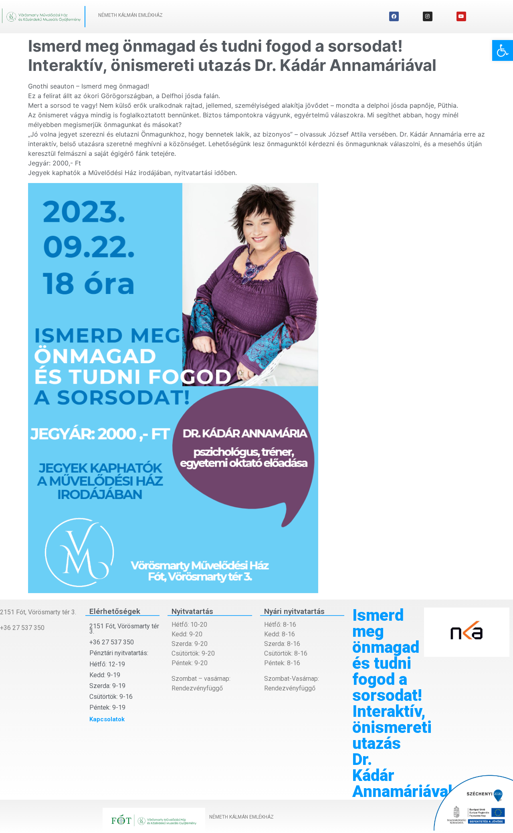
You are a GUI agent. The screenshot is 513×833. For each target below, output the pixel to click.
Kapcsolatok (107, 719)
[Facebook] (394, 16)
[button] (502, 50)
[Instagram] (427, 16)
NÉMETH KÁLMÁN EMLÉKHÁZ (130, 15)
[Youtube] (461, 16)
